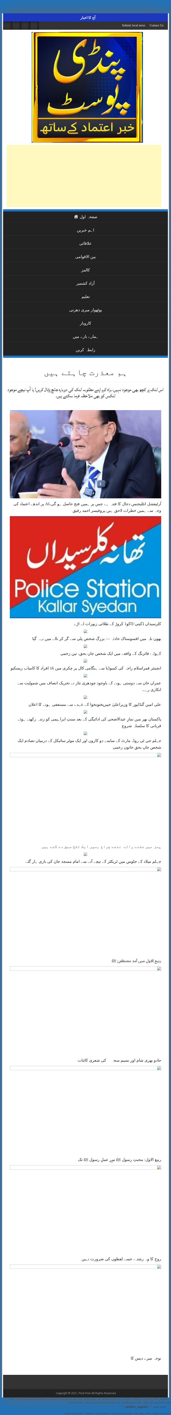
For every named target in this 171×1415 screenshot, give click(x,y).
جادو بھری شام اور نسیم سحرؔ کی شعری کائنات (119, 1060)
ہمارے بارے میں (85, 336)
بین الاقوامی (85, 256)
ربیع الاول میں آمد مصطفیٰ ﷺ (136, 961)
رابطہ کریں (85, 350)
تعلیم (85, 296)
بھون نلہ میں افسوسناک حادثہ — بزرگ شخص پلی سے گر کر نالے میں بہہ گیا (96, 638)
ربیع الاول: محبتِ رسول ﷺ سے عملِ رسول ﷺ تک (119, 1159)
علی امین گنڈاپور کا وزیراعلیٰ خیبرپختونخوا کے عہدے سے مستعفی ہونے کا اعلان (94, 704)
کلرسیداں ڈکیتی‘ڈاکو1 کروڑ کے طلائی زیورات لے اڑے (117, 624)
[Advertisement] (83, 176)
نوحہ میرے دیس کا (146, 1358)
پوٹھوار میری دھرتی (85, 310)
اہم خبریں (85, 230)
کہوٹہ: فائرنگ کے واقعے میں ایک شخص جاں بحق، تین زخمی (110, 653)
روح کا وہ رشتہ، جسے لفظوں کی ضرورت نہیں (121, 1259)
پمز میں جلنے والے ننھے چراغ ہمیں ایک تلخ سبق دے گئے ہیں (101, 846)
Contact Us (156, 25)
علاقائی (85, 243)
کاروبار (85, 323)
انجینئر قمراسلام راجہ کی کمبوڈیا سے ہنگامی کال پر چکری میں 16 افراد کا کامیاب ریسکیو (86, 668)
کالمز (85, 270)
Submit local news (133, 25)
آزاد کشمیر (85, 283)
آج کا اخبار (87, 18)
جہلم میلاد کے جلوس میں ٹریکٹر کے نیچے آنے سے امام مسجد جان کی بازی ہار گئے (93, 861)
